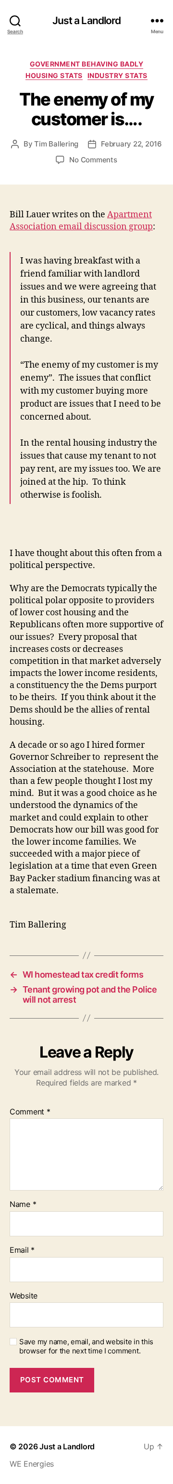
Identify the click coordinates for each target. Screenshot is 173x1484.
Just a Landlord (86, 20)
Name (23, 1204)
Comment (30, 1112)
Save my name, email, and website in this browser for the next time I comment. (86, 1346)
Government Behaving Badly (87, 64)
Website (23, 1296)
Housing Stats (54, 75)
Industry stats (117, 75)
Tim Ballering (56, 143)
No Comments (93, 159)
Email (22, 1250)
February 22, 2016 (131, 143)
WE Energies (32, 1464)
